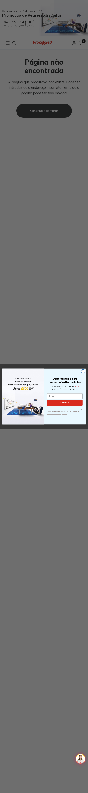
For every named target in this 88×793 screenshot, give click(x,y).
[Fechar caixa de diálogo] (83, 371)
